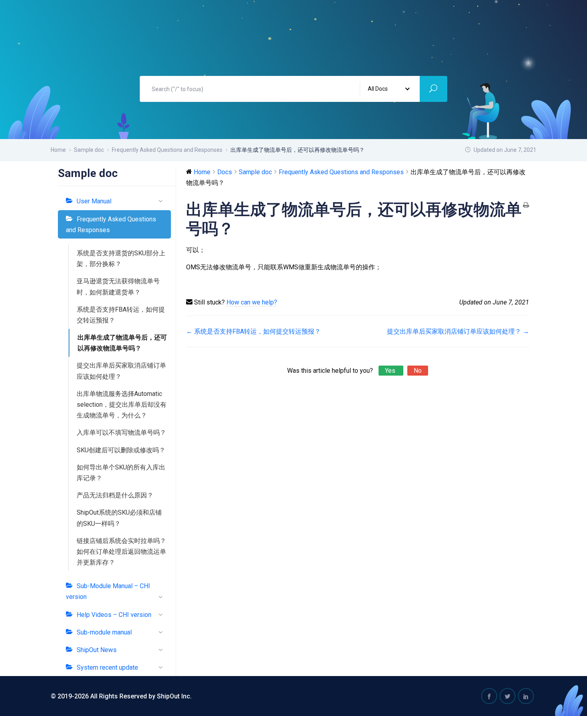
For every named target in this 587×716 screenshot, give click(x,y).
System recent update (107, 667)
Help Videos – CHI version (114, 615)
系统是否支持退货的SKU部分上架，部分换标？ (121, 258)
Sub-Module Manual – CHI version (108, 591)
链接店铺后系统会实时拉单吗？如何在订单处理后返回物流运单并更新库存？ (121, 551)
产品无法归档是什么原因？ (115, 495)
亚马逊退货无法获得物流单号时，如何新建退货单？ (118, 286)
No (418, 370)
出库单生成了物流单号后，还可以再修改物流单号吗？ (122, 343)
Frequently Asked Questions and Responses (111, 224)
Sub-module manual (104, 632)
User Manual (94, 201)
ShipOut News (97, 650)
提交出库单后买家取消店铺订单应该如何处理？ (121, 371)
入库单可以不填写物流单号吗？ (121, 432)
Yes (391, 370)
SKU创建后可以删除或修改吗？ (121, 450)
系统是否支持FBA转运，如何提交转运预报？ (121, 315)
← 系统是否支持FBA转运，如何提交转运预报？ (253, 331)
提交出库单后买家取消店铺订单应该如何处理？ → (458, 331)
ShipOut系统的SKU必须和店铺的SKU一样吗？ (119, 518)
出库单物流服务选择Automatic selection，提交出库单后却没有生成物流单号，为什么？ (122, 404)
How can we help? (251, 302)
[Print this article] (526, 205)
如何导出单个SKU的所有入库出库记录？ (121, 472)
